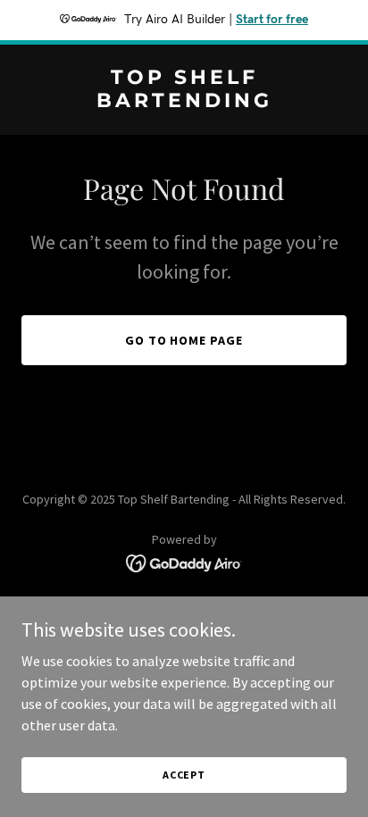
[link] (184, 102)
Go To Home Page (184, 340)
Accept (184, 774)
